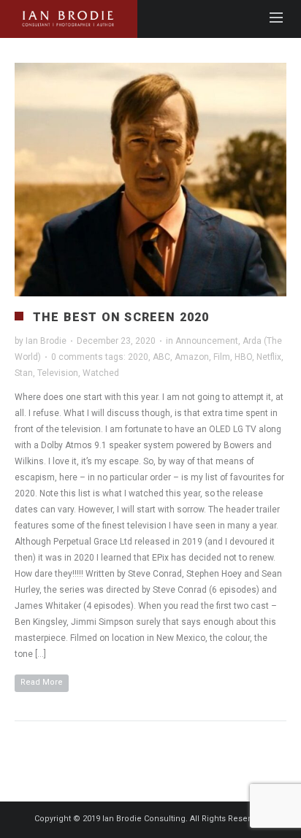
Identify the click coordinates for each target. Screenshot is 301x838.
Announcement (206, 341)
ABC (161, 357)
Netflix (268, 357)
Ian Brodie (46, 341)
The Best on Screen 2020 (121, 317)
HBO (243, 357)
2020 (138, 357)
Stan (24, 373)
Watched (101, 373)
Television (57, 373)
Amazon (192, 357)
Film (221, 357)
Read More (41, 682)
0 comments (77, 357)
